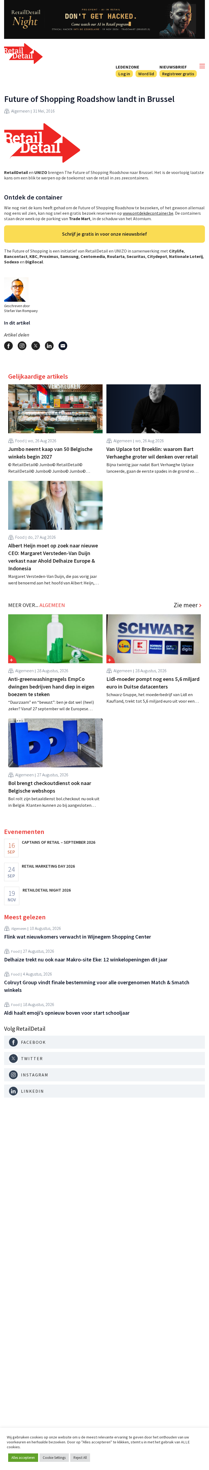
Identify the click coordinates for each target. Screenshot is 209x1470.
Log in (124, 73)
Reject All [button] (80, 1457)
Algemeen (20, 111)
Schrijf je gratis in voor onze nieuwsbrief (104, 234)
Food (19, 440)
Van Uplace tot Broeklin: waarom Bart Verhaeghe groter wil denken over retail (152, 453)
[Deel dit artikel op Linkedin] (49, 345)
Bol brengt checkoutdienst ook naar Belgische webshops (49, 787)
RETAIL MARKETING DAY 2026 (48, 866)
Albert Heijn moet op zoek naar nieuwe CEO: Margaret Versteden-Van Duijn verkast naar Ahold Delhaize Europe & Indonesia (53, 557)
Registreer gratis (178, 73)
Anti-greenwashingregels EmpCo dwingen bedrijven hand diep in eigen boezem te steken (51, 686)
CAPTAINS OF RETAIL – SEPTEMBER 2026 (58, 842)
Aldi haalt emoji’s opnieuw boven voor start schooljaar (67, 1012)
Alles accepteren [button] (23, 1457)
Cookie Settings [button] (54, 1457)
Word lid (146, 73)
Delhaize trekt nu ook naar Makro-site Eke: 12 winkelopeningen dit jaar (85, 959)
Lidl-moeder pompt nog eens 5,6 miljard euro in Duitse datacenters (152, 682)
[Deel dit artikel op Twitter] (35, 345)
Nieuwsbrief (173, 67)
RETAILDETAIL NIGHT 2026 (47, 890)
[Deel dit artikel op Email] (63, 345)
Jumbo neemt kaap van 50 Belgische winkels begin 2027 (50, 453)
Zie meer (186, 605)
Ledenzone (127, 67)
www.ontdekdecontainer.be (148, 213)
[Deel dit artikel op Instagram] (22, 345)
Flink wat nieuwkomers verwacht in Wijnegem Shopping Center (77, 936)
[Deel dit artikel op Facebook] (8, 345)
